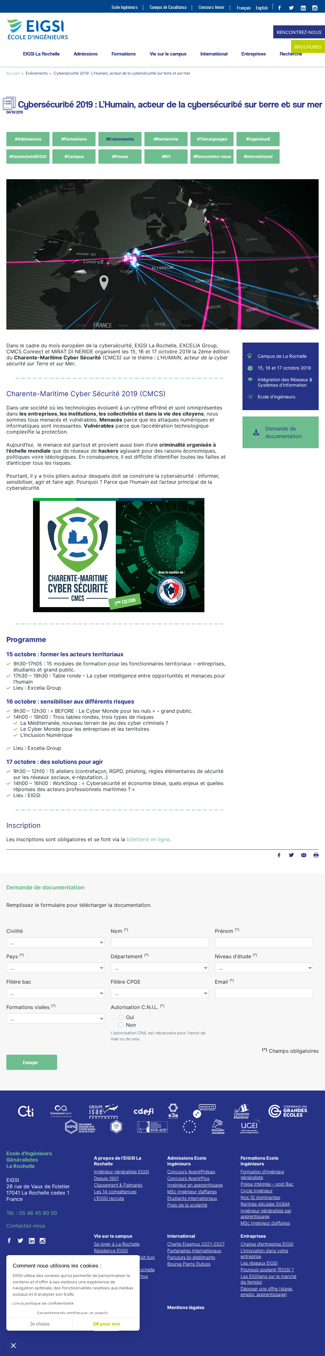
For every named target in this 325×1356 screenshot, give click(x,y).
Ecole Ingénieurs (125, 7)
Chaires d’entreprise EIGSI (267, 1244)
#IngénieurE (258, 138)
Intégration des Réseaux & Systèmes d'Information (285, 382)
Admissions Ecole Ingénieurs (186, 1160)
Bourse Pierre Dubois (188, 1264)
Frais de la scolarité (187, 1205)
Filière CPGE (126, 982)
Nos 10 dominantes (260, 1197)
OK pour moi (106, 1324)
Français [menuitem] (244, 7)
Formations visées (31, 1006)
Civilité (14, 931)
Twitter (291, 855)
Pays (15, 956)
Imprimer (316, 855)
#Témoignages (212, 138)
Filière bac (18, 982)
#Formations (74, 138)
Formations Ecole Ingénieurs (259, 1160)
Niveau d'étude (236, 956)
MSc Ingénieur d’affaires (192, 1191)
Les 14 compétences (115, 1191)
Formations (124, 54)
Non (131, 1025)
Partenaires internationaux (194, 1250)
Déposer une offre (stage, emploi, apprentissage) (267, 1291)
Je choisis (40, 1324)
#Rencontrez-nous (212, 156)
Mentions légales (185, 1307)
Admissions (86, 54)
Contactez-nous (25, 1225)
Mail (303, 855)
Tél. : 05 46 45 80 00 (31, 1213)
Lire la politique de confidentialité (43, 1303)
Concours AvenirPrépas (191, 1171)
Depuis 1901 (106, 1178)
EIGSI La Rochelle (41, 54)
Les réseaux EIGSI (259, 1263)
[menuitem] (244, 7)
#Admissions (28, 138)
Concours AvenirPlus (188, 1178)
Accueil (13, 73)
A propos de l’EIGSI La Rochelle (117, 1160)
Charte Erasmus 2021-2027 (196, 1244)
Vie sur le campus (168, 54)
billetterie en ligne (148, 839)
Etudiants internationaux (192, 1198)
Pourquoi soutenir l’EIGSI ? (267, 1269)
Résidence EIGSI (111, 1250)
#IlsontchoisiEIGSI (28, 156)
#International (258, 156)
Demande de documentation (283, 432)
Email (224, 981)
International (214, 54)
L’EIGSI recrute (109, 1198)
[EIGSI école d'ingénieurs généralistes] (162, 29)
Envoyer (31, 1062)
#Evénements (120, 138)
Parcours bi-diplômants (191, 1257)
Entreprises (254, 54)
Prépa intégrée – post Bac (267, 1184)
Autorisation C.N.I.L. (137, 1006)
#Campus (74, 156)
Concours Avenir (212, 7)
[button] (13, 1345)
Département (130, 956)
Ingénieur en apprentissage (195, 1185)
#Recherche (166, 138)
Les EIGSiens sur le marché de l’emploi (268, 1279)
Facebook (279, 855)
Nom (119, 930)
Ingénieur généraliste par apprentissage (266, 1213)
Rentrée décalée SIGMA (265, 1204)
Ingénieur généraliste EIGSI (121, 1171)
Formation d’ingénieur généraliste (262, 1174)
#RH (166, 156)
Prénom (227, 930)
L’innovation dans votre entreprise (264, 1253)
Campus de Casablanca (168, 7)
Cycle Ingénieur (257, 1190)
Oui (130, 1017)
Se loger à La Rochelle (117, 1244)
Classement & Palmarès (118, 1185)
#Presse (120, 156)
